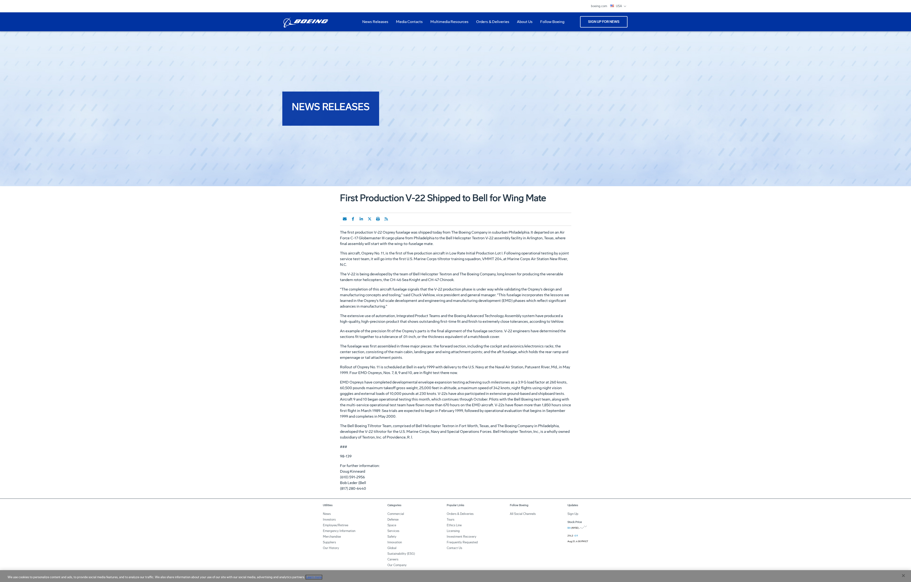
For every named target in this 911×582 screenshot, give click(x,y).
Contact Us (454, 548)
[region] (455, 576)
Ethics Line (454, 525)
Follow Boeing (552, 21)
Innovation (394, 542)
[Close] (903, 575)
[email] (344, 218)
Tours (450, 519)
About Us (523, 23)
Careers (392, 559)
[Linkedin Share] (361, 218)
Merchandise (332, 536)
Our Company (397, 565)
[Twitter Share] (369, 218)
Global (391, 548)
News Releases (375, 21)
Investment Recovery (461, 536)
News (327, 514)
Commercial (395, 514)
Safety (391, 536)
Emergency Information (339, 531)
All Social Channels (523, 514)
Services (393, 531)
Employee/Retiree (335, 525)
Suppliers (329, 542)
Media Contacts (409, 21)
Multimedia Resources (448, 23)
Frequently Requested (462, 542)
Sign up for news (603, 22)
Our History (331, 548)
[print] (377, 218)
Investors (329, 519)
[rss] (386, 218)
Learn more (314, 577)
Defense (393, 519)
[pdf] (394, 218)
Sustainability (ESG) (401, 553)
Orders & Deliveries (490, 23)
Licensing (453, 531)
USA (619, 6)
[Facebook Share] (353, 218)
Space (391, 525)
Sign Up (572, 514)
